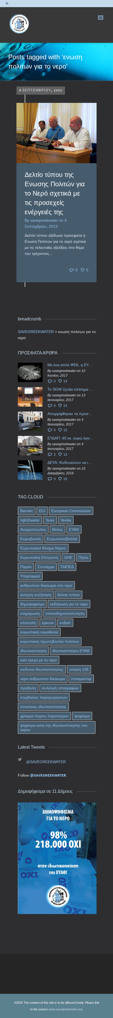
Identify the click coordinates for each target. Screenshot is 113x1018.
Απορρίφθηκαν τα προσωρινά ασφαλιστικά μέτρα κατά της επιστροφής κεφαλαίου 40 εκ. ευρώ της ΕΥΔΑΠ (70, 413)
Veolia (66, 520)
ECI (42, 511)
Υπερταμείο (30, 576)
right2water (30, 520)
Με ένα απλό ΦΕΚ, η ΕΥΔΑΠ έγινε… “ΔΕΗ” (70, 365)
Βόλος (57, 529)
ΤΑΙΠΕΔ (67, 567)
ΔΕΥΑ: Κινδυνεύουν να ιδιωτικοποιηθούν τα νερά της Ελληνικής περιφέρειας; (70, 462)
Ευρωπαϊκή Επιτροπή (39, 557)
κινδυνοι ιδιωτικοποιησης (41, 669)
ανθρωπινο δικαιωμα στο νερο (46, 585)
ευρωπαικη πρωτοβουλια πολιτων (49, 641)
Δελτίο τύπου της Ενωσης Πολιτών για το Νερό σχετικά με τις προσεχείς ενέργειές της (55, 193)
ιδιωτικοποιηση (33, 650)
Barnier (26, 511)
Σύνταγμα (46, 567)
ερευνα (48, 623)
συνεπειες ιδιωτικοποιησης (43, 706)
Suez (50, 520)
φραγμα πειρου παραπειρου (44, 716)
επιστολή (28, 623)
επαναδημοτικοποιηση (65, 613)
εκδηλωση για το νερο (69, 604)
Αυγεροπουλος (33, 529)
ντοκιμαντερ (81, 678)
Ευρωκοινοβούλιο (62, 539)
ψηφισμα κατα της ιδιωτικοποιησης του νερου (53, 727)
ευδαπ (65, 623)
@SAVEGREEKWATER (46, 762)
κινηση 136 (79, 669)
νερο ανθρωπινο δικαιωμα (42, 678)
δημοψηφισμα (32, 604)
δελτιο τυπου (68, 595)
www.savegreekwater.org (65, 1009)
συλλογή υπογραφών (60, 688)
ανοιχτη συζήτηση (35, 595)
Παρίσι (26, 567)
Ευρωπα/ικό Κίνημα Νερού (43, 548)
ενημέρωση (30, 613)
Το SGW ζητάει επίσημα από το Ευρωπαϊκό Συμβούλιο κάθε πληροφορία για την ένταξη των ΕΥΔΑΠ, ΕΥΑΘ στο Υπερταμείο (70, 389)
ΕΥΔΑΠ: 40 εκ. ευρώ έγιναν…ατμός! (70, 438)
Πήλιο (83, 557)
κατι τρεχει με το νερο (38, 660)
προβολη (28, 688)
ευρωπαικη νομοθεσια (39, 632)
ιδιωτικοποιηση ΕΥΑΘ (71, 650)
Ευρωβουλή (30, 539)
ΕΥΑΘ (74, 529)
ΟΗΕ (68, 557)
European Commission (71, 511)
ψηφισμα (82, 716)
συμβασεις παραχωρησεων (43, 697)
